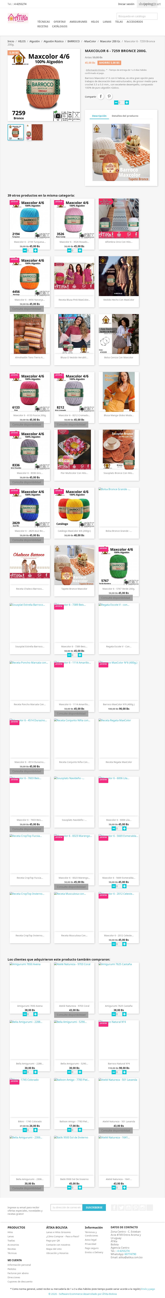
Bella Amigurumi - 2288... (30, 1063)
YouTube (128, 1207)
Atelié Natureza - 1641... (119, 1179)
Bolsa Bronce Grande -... (119, 530)
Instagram (142, 1207)
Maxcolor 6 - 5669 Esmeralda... (118, 877)
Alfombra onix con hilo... (118, 241)
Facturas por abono (18, 1273)
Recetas (12, 1248)
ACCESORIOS (135, 21)
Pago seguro (91, 1248)
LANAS (107, 21)
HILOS (95, 21)
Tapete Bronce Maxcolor (74, 588)
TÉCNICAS (43, 21)
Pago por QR (53, 1240)
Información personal (19, 1264)
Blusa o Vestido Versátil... (74, 357)
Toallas (11, 1240)
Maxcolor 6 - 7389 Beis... (74, 646)
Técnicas (12, 1253)
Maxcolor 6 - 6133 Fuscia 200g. (29, 415)
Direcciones (14, 1277)
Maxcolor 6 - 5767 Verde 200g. (118, 588)
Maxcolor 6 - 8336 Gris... (30, 473)
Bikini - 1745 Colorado (30, 1121)
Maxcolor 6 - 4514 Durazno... (30, 762)
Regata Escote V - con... (118, 646)
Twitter (121, 1207)
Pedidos (12, 1269)
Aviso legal (91, 1239)
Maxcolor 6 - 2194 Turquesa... (30, 241)
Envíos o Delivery (94, 1252)
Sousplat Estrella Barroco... (29, 646)
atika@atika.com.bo (131, 1257)
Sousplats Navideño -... (74, 819)
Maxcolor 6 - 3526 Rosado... (74, 241)
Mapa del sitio (54, 1248)
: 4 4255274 (19, 4)
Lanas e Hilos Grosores (58, 1232)
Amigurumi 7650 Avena (30, 1005)
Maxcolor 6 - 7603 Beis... (30, 819)
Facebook (114, 1207)
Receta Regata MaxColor (119, 762)
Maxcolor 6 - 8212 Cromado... (74, 415)
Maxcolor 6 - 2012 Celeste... (119, 935)
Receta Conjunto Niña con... (74, 762)
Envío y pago (148, 1288)
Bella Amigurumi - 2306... (30, 1179)
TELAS (119, 21)
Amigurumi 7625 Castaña (118, 1005)
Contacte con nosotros (58, 1244)
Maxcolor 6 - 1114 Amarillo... (74, 704)
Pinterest (109, 96)
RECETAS (42, 26)
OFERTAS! (60, 21)
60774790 (130, 1254)
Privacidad (90, 1243)
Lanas (11, 1236)
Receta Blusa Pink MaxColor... (74, 299)
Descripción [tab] (99, 115)
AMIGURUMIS (78, 21)
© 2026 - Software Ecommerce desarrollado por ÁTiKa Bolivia (83, 1293)
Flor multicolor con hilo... (74, 473)
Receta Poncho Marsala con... (30, 704)
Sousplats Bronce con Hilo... (119, 473)
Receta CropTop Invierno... (30, 935)
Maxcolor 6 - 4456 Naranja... (30, 299)
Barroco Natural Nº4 (119, 1063)
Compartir (100, 96)
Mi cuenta (15, 1260)
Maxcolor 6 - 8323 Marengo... (74, 877)
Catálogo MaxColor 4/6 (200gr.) (74, 530)
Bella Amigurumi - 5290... (74, 1063)
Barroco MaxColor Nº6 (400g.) (119, 704)
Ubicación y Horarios (57, 1253)
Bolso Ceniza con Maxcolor (118, 357)
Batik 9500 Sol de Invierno (74, 1179)
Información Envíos (95, 69)
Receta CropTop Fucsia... (30, 877)
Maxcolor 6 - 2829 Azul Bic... (30, 530)
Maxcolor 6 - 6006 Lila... (118, 819)
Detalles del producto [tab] (125, 115)
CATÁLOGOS (59, 26)
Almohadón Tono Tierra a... (29, 357)
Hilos (10, 1232)
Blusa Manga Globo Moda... (119, 415)
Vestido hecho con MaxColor (118, 299)
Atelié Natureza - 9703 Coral (74, 1005)
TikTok (149, 1207)
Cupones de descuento (20, 1281)
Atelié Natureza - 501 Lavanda (119, 1121)
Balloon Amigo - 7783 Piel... (74, 1121)
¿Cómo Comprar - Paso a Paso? (62, 1236)
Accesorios (13, 1244)
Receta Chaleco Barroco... (30, 588)
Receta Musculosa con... (74, 935)
